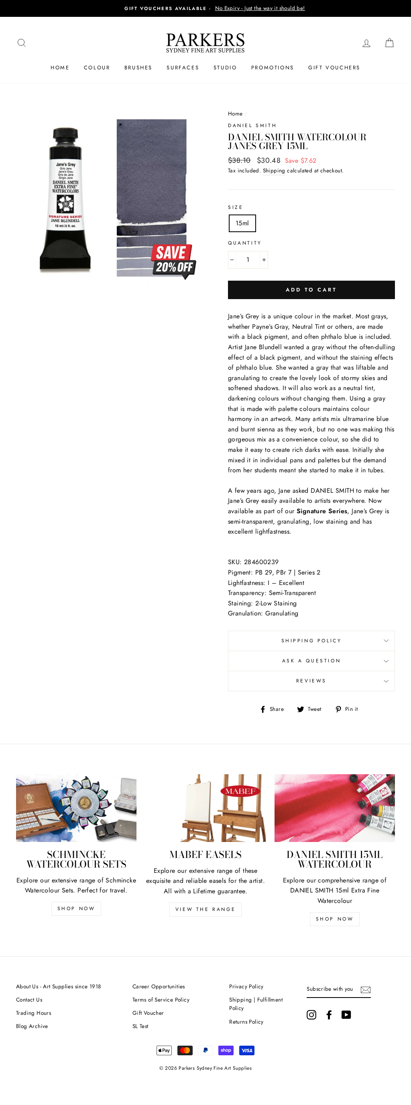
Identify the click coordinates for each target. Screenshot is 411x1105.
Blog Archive (32, 1026)
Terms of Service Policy (160, 1000)
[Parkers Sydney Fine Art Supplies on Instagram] (311, 1015)
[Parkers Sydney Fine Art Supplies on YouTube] (346, 1015)
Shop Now (76, 908)
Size (235, 207)
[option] (205, 8)
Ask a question (311, 660)
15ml (242, 223)
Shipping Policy (311, 640)
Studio (225, 67)
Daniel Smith (252, 125)
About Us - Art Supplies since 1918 (58, 986)
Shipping (274, 170)
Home (60, 67)
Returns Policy (246, 1022)
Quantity (245, 243)
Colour (97, 67)
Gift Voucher (148, 1013)
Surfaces (183, 67)
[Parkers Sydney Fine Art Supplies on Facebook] (329, 1015)
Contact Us (29, 1000)
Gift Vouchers (334, 67)
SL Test (140, 1026)
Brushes (138, 67)
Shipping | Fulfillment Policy (256, 1004)
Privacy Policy (246, 986)
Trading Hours (33, 1013)
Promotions (272, 67)
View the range (205, 909)
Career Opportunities (158, 986)
